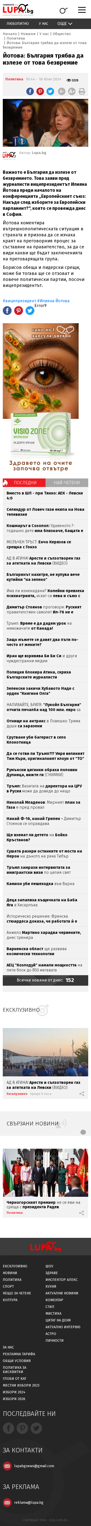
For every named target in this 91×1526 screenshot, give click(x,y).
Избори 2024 (14, 1392)
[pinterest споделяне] (40, 91)
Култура (10, 1300)
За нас (8, 1347)
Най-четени (67, 482)
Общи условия (17, 1361)
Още (62, 23)
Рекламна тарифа (19, 1354)
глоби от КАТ (14, 1379)
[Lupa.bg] (9, 156)
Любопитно (18, 24)
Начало (10, 34)
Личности (55, 1340)
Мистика (53, 1313)
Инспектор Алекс (62, 1280)
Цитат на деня (58, 1320)
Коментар (54, 1300)
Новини (28, 34)
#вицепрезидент (19, 300)
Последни (25, 482)
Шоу (49, 1266)
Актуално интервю (63, 1327)
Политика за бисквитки (14, 1370)
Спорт (8, 1286)
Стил (50, 1307)
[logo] (18, 10)
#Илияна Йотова (53, 300)
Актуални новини (62, 1293)
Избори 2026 (14, 1399)
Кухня (51, 1286)
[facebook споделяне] (30, 91)
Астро (51, 1334)
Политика (16, 38)
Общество (62, 34)
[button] (83, 1132)
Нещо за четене (17, 1293)
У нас (43, 24)
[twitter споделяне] (50, 91)
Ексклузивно (17, 1094)
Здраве (52, 1273)
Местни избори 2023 (21, 1385)
